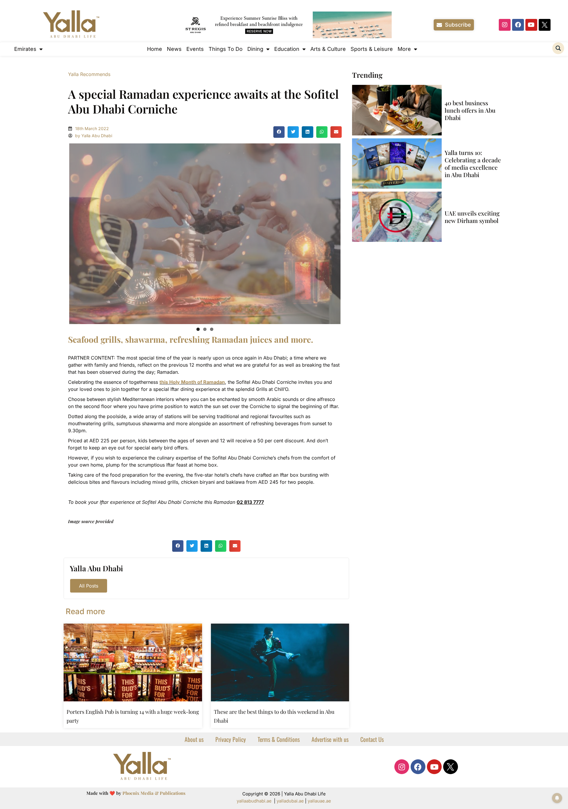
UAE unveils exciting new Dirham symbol (472, 216)
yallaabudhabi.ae (254, 799)
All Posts (88, 584)
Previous (60, 232)
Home (154, 49)
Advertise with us (330, 737)
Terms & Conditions (279, 737)
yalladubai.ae (290, 799)
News (174, 49)
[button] (279, 131)
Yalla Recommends (89, 74)
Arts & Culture (328, 49)
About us (194, 737)
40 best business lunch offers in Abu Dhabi (470, 110)
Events (195, 49)
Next (349, 232)
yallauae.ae (319, 799)
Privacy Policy (230, 737)
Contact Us (372, 737)
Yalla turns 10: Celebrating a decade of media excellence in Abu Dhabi (473, 163)
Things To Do (226, 49)
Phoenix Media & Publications (153, 792)
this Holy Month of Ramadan (192, 381)
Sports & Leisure (372, 49)
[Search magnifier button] (558, 48)
